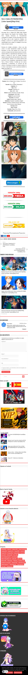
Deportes (10, 551)
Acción (3, 549)
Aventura (14, 549)
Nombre (3, 354)
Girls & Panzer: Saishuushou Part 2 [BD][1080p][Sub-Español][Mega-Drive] (9, 244)
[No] (26, 670)
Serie (15, 87)
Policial (15, 560)
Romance (14, 239)
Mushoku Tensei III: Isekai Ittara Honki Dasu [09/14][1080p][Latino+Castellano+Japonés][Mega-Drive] (13, 272)
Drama (5, 239)
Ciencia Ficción (22, 549)
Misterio (3, 560)
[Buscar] (23, 376)
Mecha (14, 558)
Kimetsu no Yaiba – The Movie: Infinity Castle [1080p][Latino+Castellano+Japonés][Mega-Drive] (17, 452)
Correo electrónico (5, 358)
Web (2, 363)
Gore (22, 553)
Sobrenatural (21, 562)
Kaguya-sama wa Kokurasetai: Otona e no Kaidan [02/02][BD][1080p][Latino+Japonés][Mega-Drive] (13, 291)
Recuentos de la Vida (6, 562)
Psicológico (21, 560)
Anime (9, 549)
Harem (3, 555)
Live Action (14, 557)
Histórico (9, 555)
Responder (24, 329)
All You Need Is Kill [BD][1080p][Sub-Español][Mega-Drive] (17, 435)
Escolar (9, 239)
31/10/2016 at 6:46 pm (23, 323)
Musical (10, 560)
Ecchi (22, 551)
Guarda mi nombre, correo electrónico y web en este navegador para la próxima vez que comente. (13, 368)
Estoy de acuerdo (9, 672)
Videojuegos (10, 566)
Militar (20, 558)
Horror (15, 555)
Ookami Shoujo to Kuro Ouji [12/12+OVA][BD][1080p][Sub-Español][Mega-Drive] (19, 249)
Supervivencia (20, 564)
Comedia (4, 551)
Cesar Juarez (9, 323)
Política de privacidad (17, 672)
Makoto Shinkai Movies (6, 558)
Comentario (3, 341)
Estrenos (10, 553)
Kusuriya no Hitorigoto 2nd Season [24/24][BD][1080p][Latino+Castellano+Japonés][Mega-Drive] (12, 311)
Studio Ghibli (13, 564)
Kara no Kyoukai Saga (5, 557)
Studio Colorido (4, 564)
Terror (3, 566)
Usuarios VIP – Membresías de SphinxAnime (15, 458)
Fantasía (16, 553)
